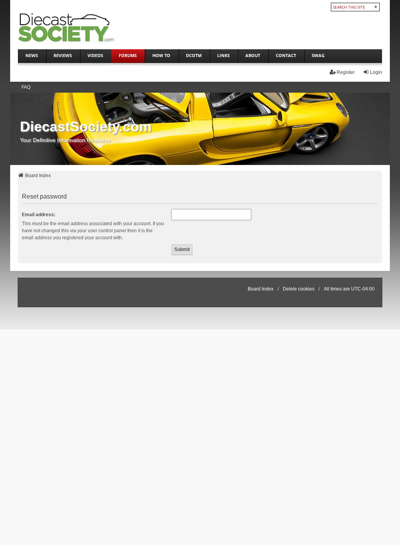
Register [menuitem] (346, 72)
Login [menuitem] (376, 72)
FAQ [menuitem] (25, 87)
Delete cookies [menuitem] (298, 289)
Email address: (38, 214)
